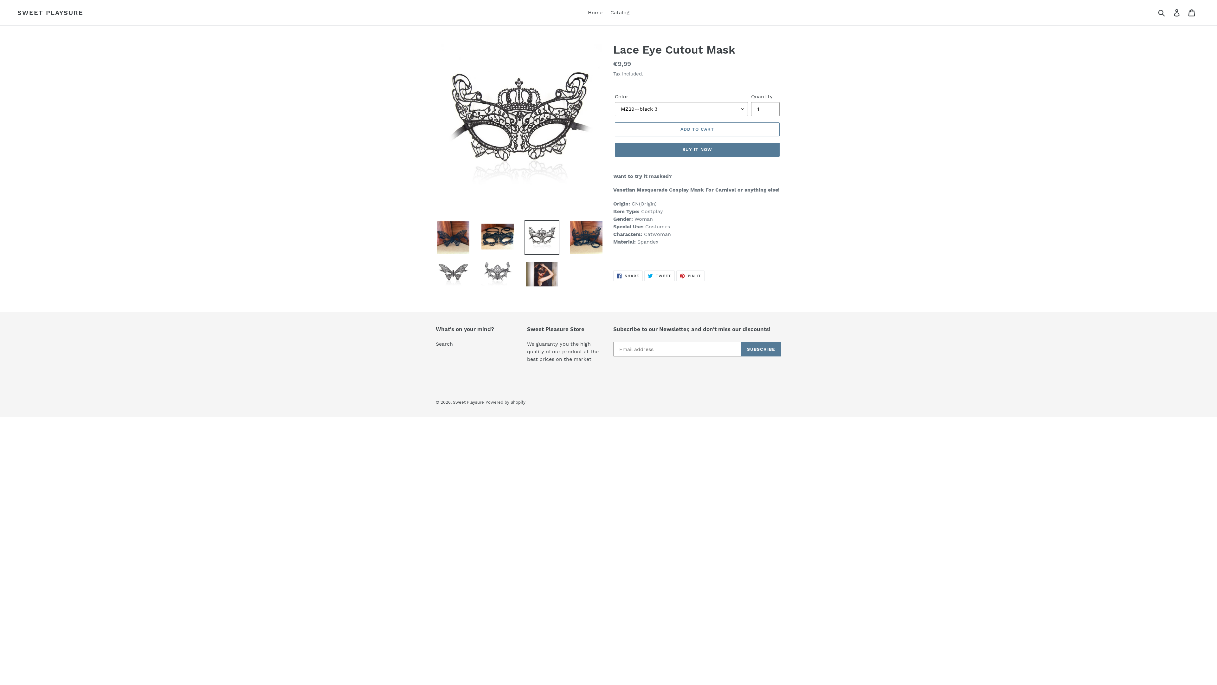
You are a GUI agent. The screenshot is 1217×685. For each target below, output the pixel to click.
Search (444, 344)
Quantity (762, 97)
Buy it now (697, 149)
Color (621, 97)
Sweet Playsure (50, 12)
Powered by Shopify (505, 402)
